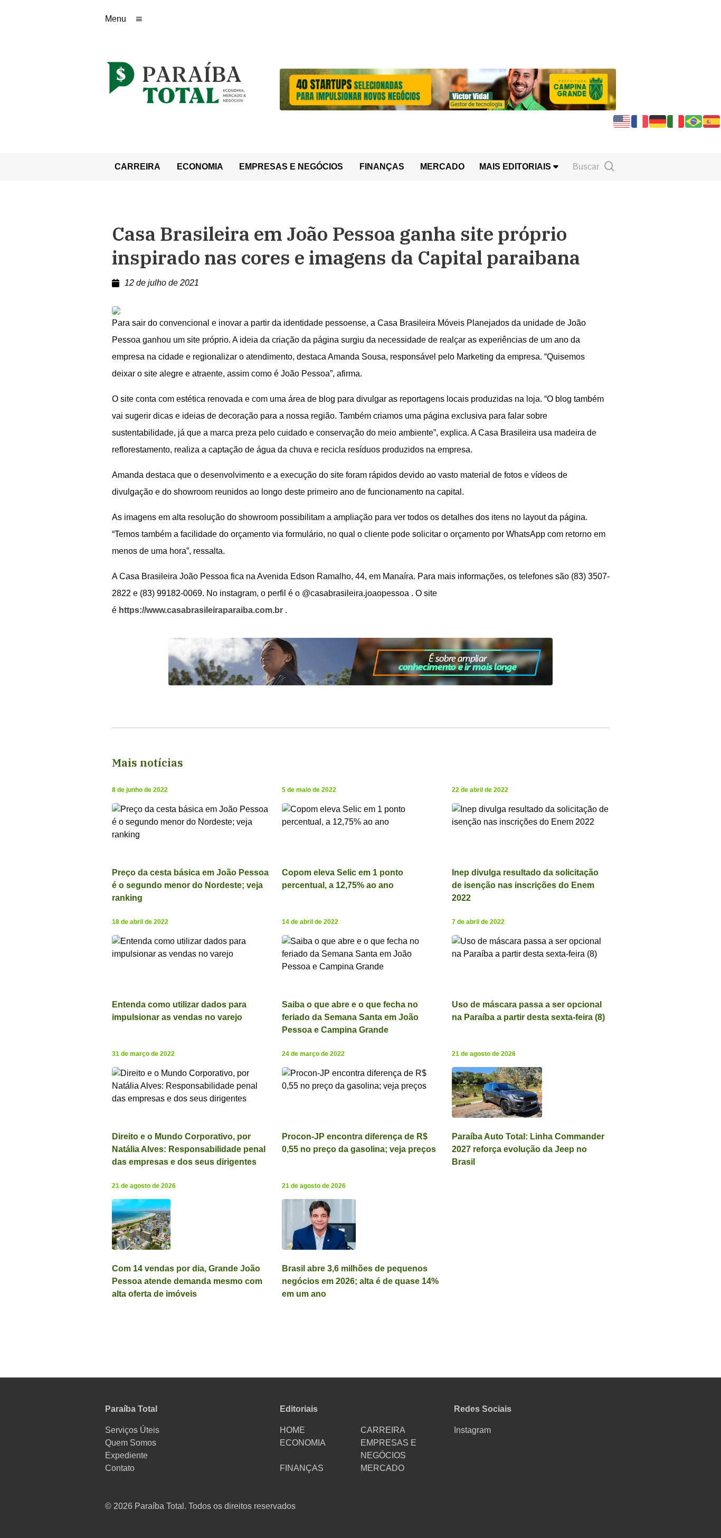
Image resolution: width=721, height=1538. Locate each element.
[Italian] (676, 120)
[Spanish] (712, 120)
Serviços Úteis (132, 1430)
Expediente (126, 1455)
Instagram (472, 1430)
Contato (120, 1468)
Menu (115, 18)
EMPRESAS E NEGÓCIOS (291, 166)
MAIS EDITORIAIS (516, 166)
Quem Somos (130, 1442)
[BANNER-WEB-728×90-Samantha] (360, 660)
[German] (658, 120)
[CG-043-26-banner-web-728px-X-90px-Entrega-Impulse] (448, 88)
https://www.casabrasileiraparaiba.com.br (201, 610)
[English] (622, 120)
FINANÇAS (381, 166)
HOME (292, 1430)
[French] (640, 120)
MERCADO (442, 166)
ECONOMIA (200, 166)
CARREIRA (137, 166)
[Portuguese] (694, 120)
